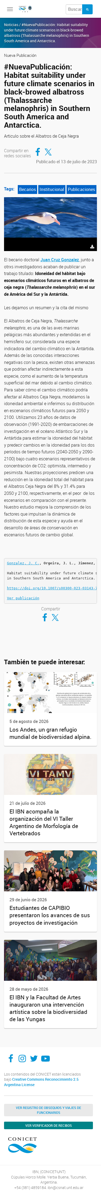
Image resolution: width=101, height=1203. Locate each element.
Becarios (27, 189)
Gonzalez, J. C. (23, 563)
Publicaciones (81, 189)
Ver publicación (23, 598)
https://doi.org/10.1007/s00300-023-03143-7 (52, 588)
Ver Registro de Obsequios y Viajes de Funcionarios (48, 1110)
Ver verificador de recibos (48, 1125)
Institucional (52, 189)
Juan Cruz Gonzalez (59, 260)
